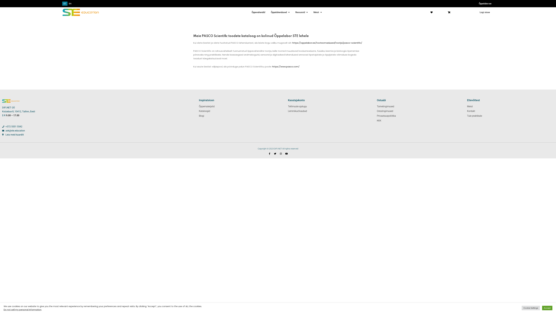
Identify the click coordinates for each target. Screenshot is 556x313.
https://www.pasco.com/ (285, 66)
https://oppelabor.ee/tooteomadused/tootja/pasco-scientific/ (327, 42)
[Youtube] (286, 154)
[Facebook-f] (269, 154)
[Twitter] (275, 154)
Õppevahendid (258, 12)
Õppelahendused (279, 12)
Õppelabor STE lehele (291, 36)
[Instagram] (281, 154)
